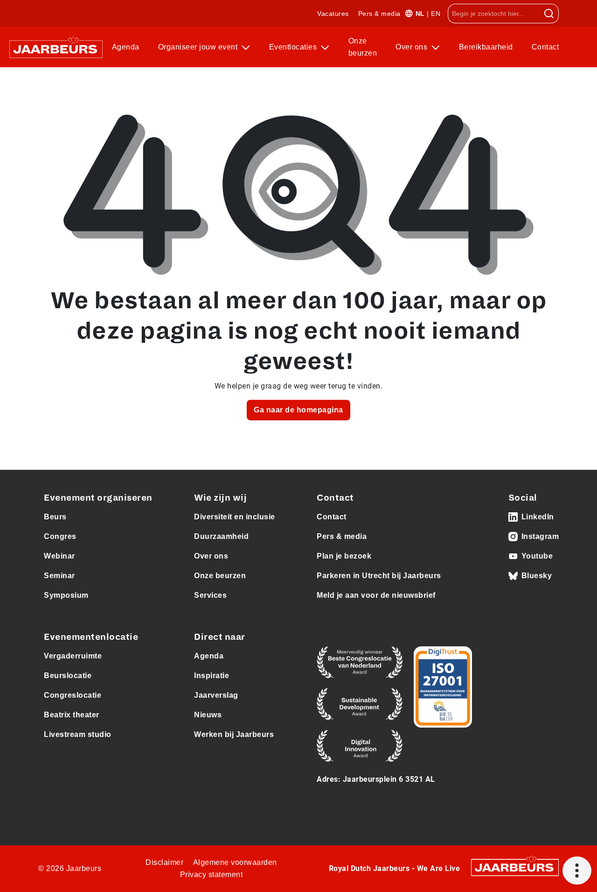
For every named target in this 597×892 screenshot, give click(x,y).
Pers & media (379, 13)
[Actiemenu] (576, 871)
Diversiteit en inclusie (234, 517)
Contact (545, 47)
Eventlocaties (294, 47)
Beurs (55, 517)
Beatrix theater (71, 715)
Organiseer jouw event (199, 47)
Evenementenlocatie (91, 637)
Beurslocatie (67, 676)
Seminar (59, 576)
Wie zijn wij (220, 498)
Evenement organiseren (98, 498)
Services (210, 595)
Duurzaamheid (221, 536)
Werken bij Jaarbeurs (234, 734)
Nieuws (208, 715)
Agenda (125, 47)
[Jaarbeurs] (515, 866)
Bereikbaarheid (486, 47)
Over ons (413, 47)
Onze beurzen (362, 47)
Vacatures (333, 13)
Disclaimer (164, 862)
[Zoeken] (549, 13)
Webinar (59, 556)
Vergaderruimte (73, 656)
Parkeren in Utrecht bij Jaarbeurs (379, 576)
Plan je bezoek (344, 556)
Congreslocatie (72, 695)
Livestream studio (77, 734)
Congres (60, 536)
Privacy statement (211, 874)
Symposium (66, 595)
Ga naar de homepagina (298, 410)
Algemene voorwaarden (235, 862)
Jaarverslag (216, 695)
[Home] (56, 47)
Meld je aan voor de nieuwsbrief (376, 595)
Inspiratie (211, 676)
